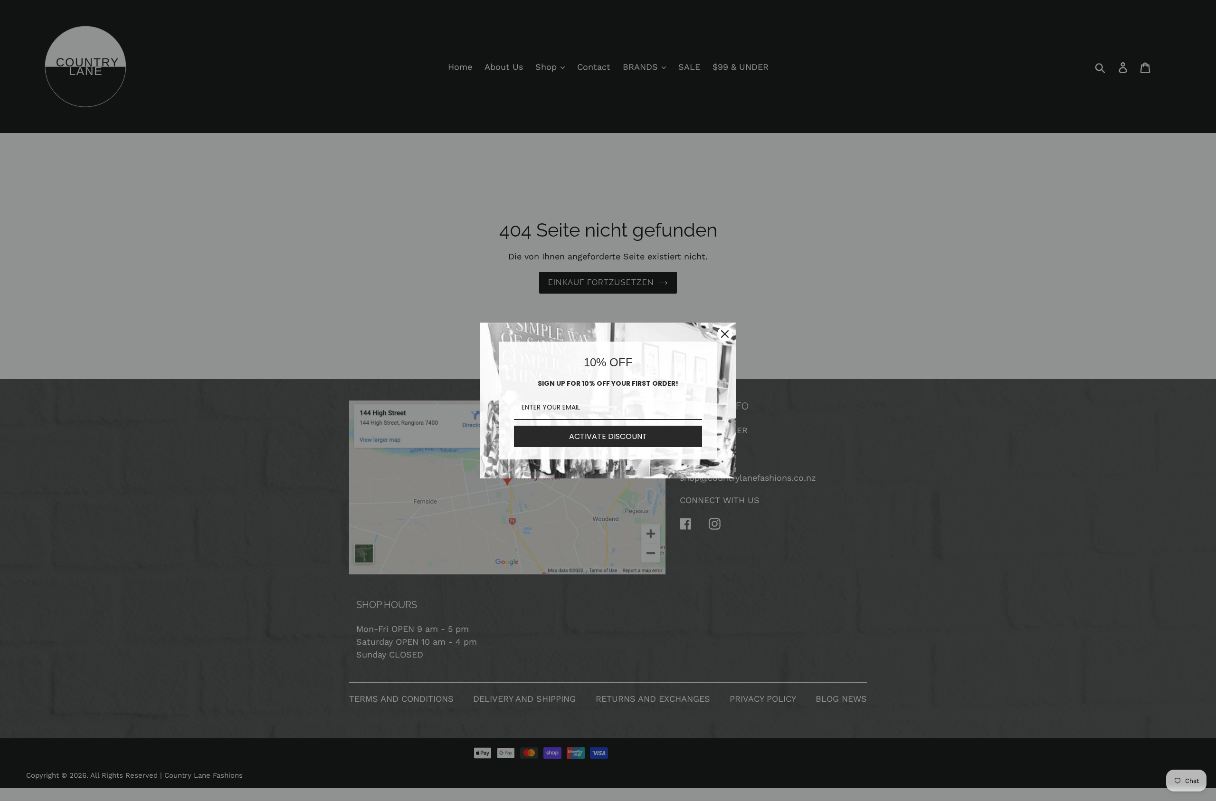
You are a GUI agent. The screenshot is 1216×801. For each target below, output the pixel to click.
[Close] (724, 334)
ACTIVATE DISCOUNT (608, 436)
